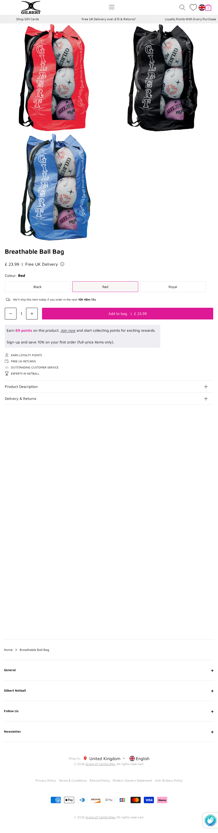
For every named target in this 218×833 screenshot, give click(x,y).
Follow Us (109, 711)
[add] (32, 313)
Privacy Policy (46, 780)
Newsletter (109, 731)
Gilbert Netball (109, 690)
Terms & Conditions (73, 780)
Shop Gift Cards (27, 19)
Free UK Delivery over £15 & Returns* (109, 19)
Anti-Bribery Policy (169, 780)
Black (37, 287)
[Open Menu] (111, 7)
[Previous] (199, 457)
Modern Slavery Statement (132, 780)
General (109, 670)
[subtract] (10, 313)
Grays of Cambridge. (101, 764)
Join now (68, 330)
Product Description (21, 386)
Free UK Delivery (41, 264)
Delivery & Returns (20, 398)
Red (105, 287)
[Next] (209, 457)
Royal (173, 287)
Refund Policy (100, 780)
